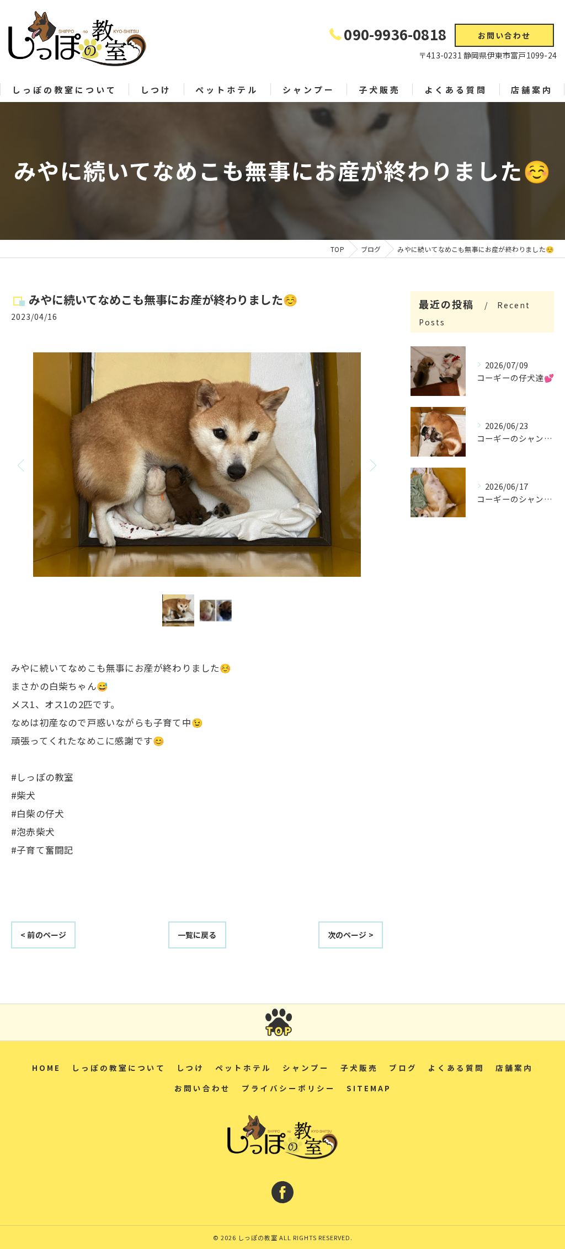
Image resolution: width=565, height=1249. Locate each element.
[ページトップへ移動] (278, 1022)
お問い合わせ (504, 35)
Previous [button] (22, 465)
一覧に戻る (197, 934)
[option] (197, 465)
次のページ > (351, 934)
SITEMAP (369, 1087)
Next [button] (372, 465)
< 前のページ (43, 934)
